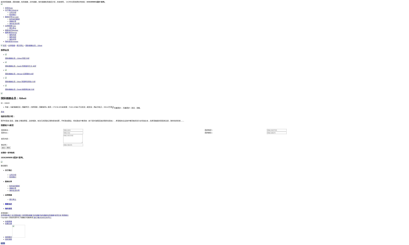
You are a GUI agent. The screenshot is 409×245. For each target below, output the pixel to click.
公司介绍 (12, 12)
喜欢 (2, 112)
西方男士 (12, 28)
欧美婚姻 (50, 215)
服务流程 (12, 37)
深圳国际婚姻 (27, 215)
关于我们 (11, 10)
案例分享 (12, 17)
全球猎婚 (10, 26)
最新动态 (11, 30)
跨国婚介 (65, 215)
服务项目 (11, 32)
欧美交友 (58, 215)
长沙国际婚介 (17, 215)
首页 (9, 8)
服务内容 (12, 35)
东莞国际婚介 (6, 215)
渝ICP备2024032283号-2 (42, 217)
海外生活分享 (14, 23)
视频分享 (12, 21)
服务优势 (12, 39)
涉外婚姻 (36, 215)
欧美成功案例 (14, 19)
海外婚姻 (43, 215)
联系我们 (12, 15)
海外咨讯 (11, 41)
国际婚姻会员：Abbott (33, 45)
